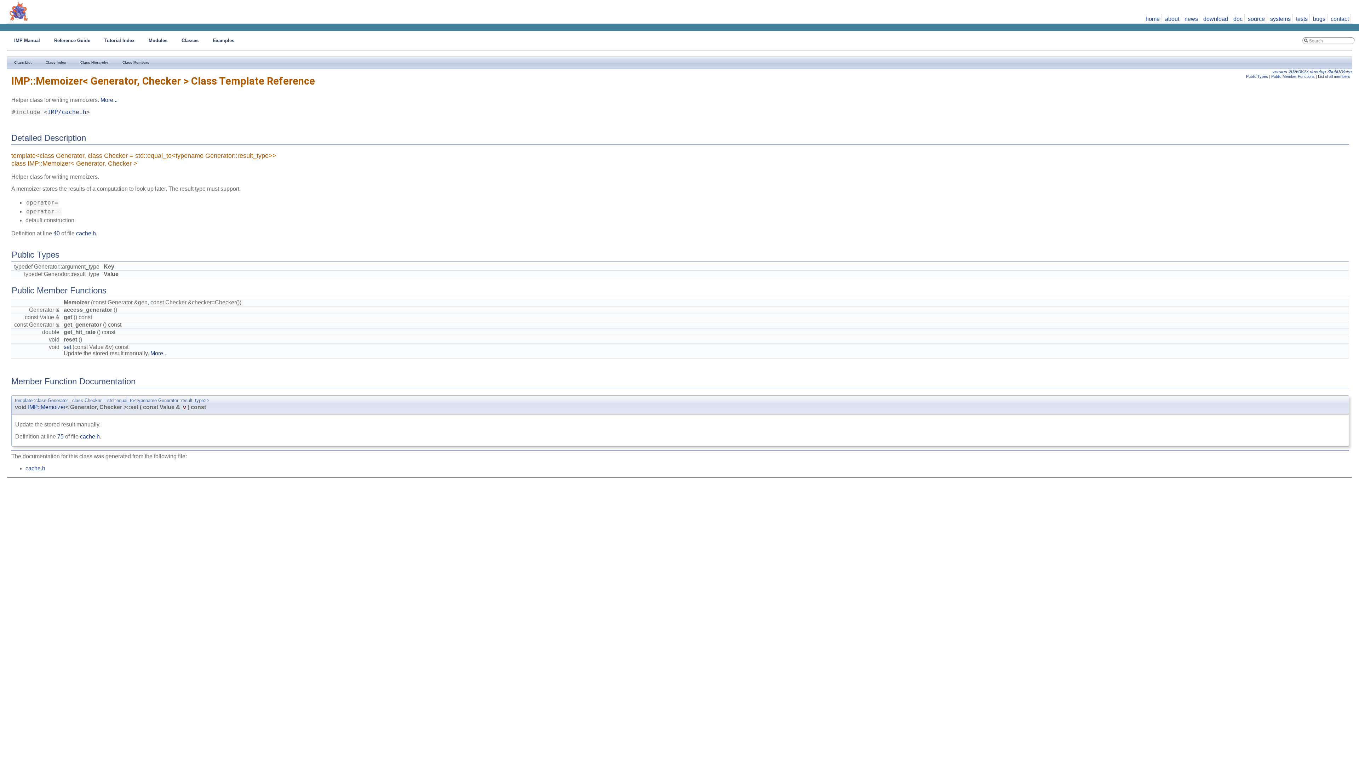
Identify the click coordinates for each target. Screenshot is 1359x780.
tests (1302, 19)
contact (1340, 19)
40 (56, 233)
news (1191, 19)
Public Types (1257, 76)
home (1153, 19)
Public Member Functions (1293, 76)
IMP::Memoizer (46, 407)
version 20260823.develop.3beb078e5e (1312, 71)
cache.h (86, 233)
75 (60, 437)
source (1256, 19)
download (1215, 19)
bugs (1319, 19)
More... (109, 100)
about (1172, 19)
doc (1238, 19)
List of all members (1334, 76)
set (67, 347)
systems (1280, 19)
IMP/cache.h (66, 112)
